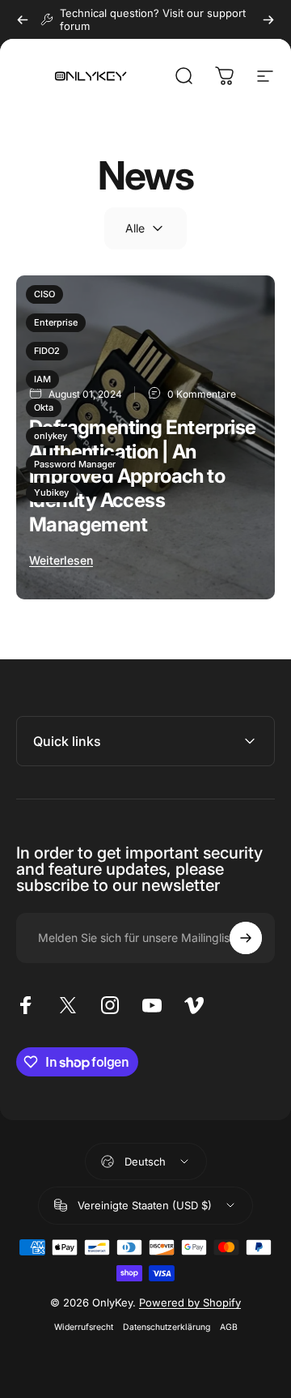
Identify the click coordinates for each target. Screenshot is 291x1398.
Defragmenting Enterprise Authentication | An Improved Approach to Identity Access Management (142, 476)
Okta (43, 407)
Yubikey (51, 492)
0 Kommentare (201, 394)
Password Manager (75, 464)
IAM (42, 379)
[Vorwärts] (268, 19)
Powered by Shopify (190, 1302)
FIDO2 (47, 350)
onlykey (50, 435)
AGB (229, 1327)
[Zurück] (22, 19)
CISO (44, 294)
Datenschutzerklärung (166, 1327)
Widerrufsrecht (83, 1327)
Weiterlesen (61, 560)
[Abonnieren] (246, 938)
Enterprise (56, 322)
